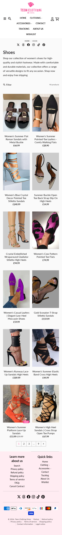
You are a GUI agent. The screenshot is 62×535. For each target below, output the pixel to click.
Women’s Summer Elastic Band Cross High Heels (45, 373)
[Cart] (57, 19)
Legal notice (40, 524)
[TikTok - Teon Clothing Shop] (39, 45)
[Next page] (43, 443)
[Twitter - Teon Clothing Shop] (18, 45)
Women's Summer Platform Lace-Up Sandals (16, 430)
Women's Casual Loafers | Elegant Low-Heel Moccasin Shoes (16, 315)
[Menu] (5, 18)
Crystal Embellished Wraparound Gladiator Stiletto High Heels (16, 256)
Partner (36, 519)
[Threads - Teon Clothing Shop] (23, 45)
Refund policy (47, 519)
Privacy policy (16, 521)
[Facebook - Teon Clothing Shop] (28, 45)
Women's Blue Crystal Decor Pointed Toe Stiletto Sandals (16, 198)
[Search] (9, 18)
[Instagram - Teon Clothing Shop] (34, 45)
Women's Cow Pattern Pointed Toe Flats (45, 255)
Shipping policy (45, 521)
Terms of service (30, 521)
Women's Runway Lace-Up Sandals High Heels (16, 373)
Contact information (25, 524)
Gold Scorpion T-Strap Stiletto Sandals (45, 314)
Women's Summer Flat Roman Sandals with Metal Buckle (16, 139)
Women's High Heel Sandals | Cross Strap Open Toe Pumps (45, 430)
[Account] (52, 19)
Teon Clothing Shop (23, 519)
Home (27, 41)
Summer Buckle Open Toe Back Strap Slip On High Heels (46, 198)
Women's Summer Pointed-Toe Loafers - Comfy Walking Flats (45, 139)
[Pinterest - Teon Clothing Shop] (44, 45)
